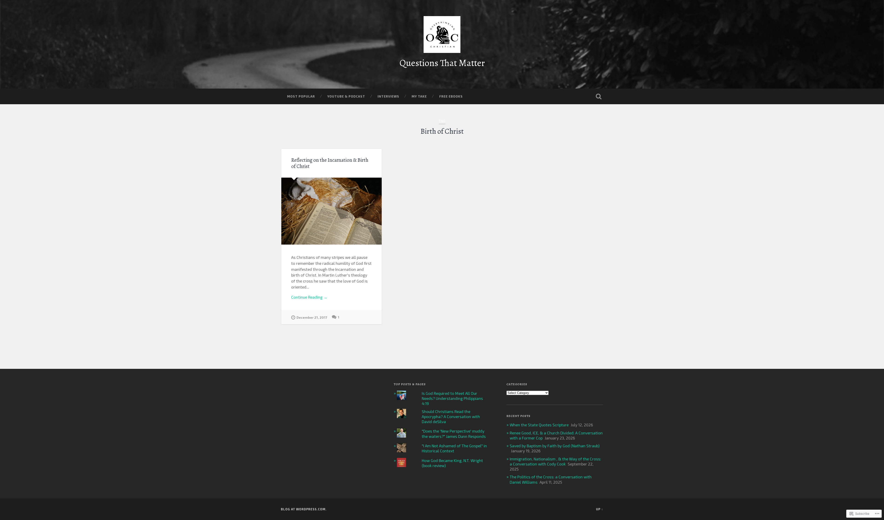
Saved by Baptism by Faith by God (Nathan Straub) (554, 445)
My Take (419, 96)
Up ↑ (599, 509)
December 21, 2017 (312, 317)
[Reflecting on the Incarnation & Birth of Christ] (331, 211)
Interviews (388, 96)
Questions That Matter (442, 63)
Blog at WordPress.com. (304, 509)
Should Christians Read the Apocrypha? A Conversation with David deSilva (451, 416)
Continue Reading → (309, 297)
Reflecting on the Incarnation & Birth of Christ (329, 163)
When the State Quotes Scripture (539, 424)
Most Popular (301, 96)
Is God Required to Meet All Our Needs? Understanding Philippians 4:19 (452, 398)
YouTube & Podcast (346, 96)
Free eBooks (451, 96)
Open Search (598, 96)
